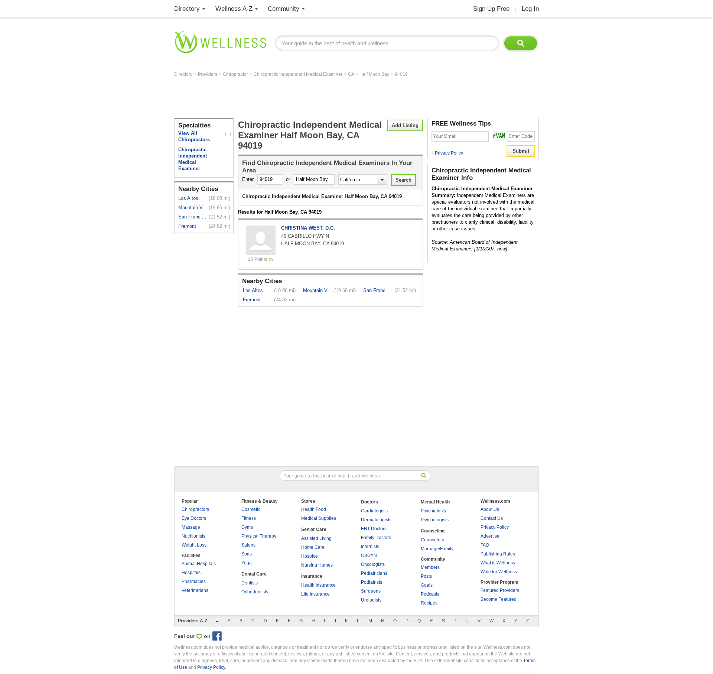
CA (351, 74)
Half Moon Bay (374, 74)
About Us (490, 509)
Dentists (249, 583)
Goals (427, 585)
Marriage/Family (437, 548)
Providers (208, 74)
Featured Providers (500, 590)
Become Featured (499, 599)
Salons (248, 545)
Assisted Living (316, 538)
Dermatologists (376, 519)
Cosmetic (250, 509)
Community (283, 8)
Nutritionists (193, 536)
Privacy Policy (447, 153)
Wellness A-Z (234, 8)
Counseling (433, 531)
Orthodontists (254, 591)
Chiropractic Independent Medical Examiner (299, 74)
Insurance (311, 576)
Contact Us (492, 518)
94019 (401, 74)
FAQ (485, 545)
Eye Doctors (194, 518)
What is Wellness (498, 563)
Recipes (429, 603)
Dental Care (254, 574)
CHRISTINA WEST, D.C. (308, 228)
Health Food (313, 509)
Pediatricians (374, 573)
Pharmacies (194, 581)
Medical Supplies (318, 518)
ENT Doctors (374, 528)
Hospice (309, 556)
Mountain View (193, 207)
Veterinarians (195, 590)
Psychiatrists (433, 510)
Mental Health (435, 502)
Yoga (246, 563)
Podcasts (430, 594)
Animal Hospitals (199, 563)
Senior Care (313, 529)
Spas (246, 554)
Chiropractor (236, 74)
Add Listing (405, 125)
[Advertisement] (309, 97)
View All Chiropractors (194, 136)
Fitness (248, 518)
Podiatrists (371, 582)
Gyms (247, 527)
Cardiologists (374, 510)
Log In (530, 8)
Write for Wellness (499, 571)
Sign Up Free (491, 8)
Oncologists (373, 564)
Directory (187, 8)
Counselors (432, 539)
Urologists (371, 600)
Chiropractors (195, 509)
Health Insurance (318, 585)
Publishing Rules (498, 554)
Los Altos (188, 198)
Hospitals (191, 572)
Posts (426, 576)
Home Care (313, 547)
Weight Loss (194, 545)
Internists (370, 546)
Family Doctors (376, 537)
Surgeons (371, 591)
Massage (191, 527)
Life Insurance (315, 594)
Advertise (490, 536)
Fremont (187, 226)
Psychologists (435, 519)
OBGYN (369, 555)
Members (430, 567)
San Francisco (193, 217)
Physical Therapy (258, 536)
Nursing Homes (317, 565)
